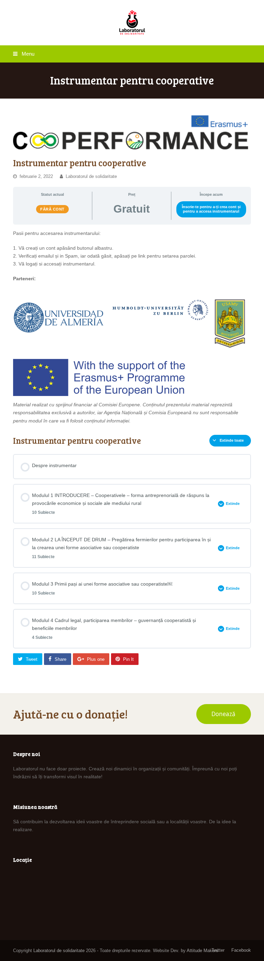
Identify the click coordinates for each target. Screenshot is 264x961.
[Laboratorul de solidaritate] (132, 22)
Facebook (241, 950)
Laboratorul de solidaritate (91, 176)
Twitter (217, 950)
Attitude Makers (202, 950)
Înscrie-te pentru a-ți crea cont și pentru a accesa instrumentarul (211, 209)
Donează (223, 714)
